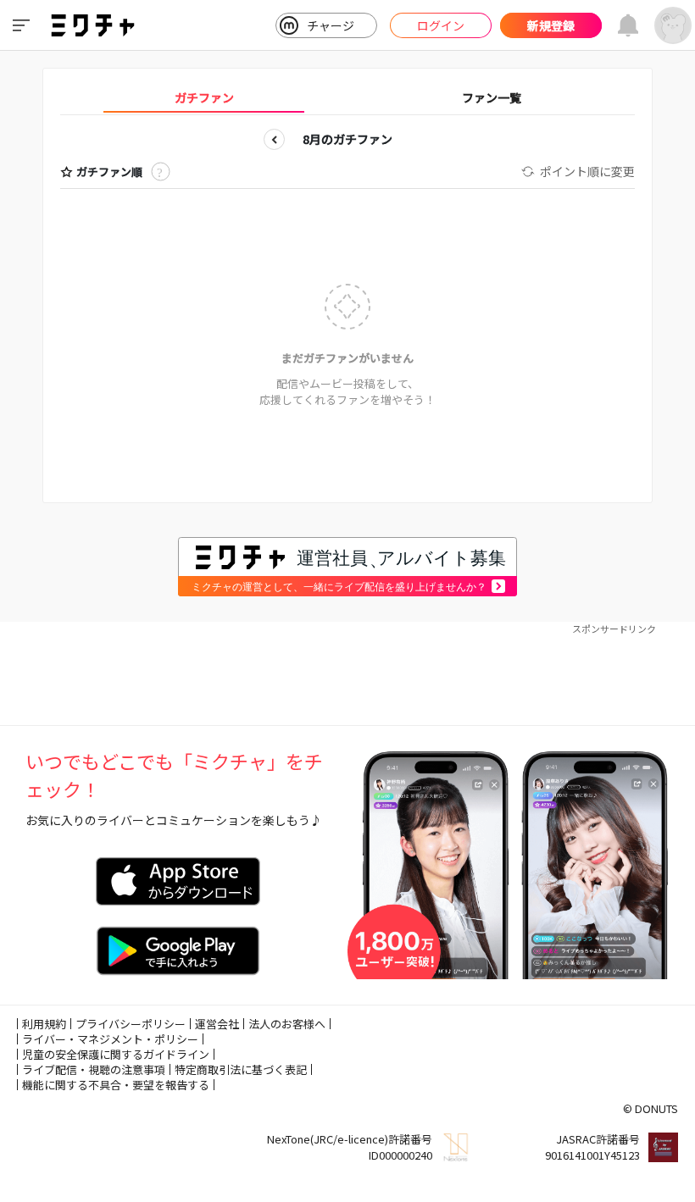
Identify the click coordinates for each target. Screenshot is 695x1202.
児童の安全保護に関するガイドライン (115, 1054)
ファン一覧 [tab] (491, 97)
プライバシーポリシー (130, 1024)
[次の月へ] (420, 139)
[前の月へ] (274, 139)
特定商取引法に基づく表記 (241, 1069)
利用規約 (44, 1024)
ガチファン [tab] (204, 97)
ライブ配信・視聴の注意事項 (93, 1069)
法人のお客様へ (286, 1024)
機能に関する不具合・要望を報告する (115, 1085)
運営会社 (217, 1024)
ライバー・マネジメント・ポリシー (110, 1039)
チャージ (330, 25)
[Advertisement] (347, 674)
